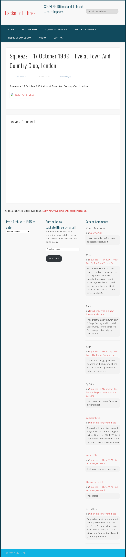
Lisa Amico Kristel (94, 482)
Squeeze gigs (66, 76)
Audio (42, 37)
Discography (29, 29)
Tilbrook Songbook (19, 37)
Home (11, 29)
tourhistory (21, 76)
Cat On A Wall (95, 232)
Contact (59, 37)
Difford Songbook (86, 29)
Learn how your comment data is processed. (64, 210)
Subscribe (54, 258)
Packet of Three (20, 13)
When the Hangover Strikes (102, 422)
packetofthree (93, 417)
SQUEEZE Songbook (56, 29)
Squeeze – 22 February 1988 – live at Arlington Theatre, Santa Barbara (102, 392)
